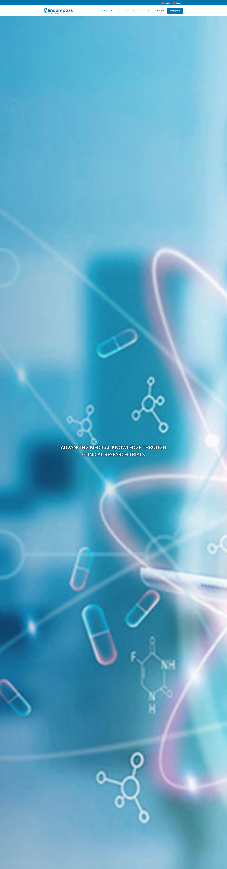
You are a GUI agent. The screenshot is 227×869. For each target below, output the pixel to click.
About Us (114, 11)
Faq (133, 11)
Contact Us (159, 11)
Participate (175, 11)
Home (104, 11)
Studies (126, 11)
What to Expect (145, 11)
